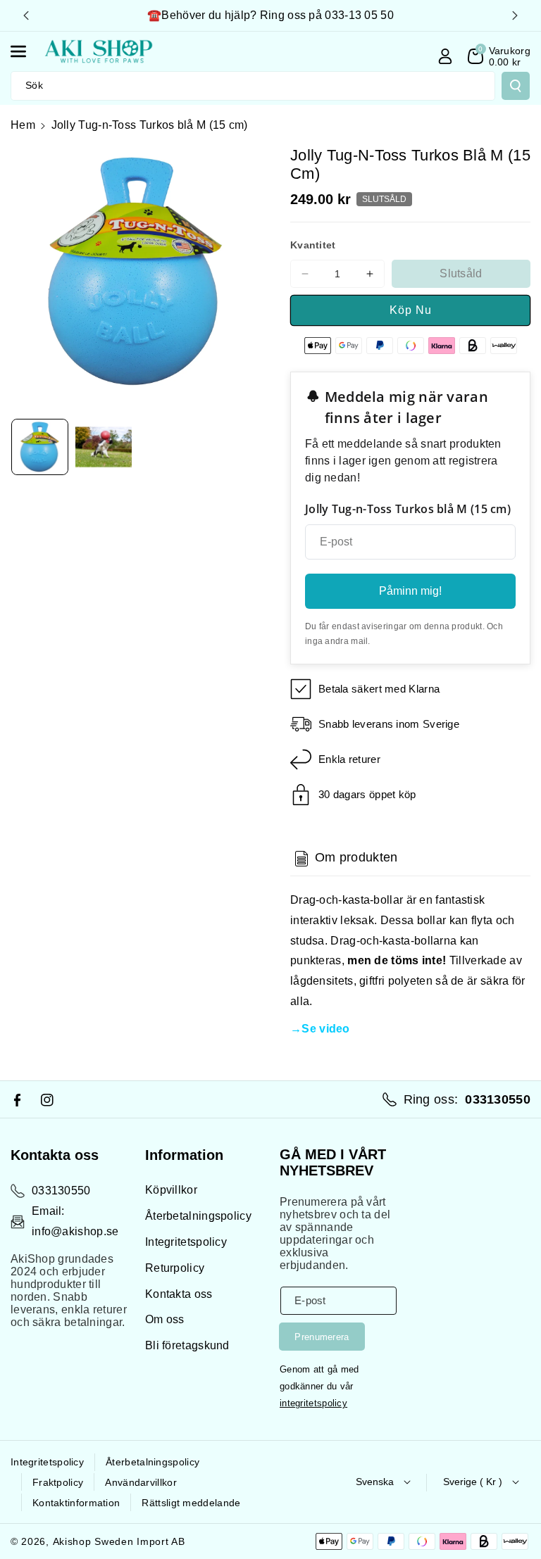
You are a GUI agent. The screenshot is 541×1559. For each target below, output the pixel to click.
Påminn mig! (410, 591)
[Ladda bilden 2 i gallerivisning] (103, 447)
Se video (325, 1029)
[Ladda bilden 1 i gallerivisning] (39, 447)
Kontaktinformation (76, 1502)
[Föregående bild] (26, 15)
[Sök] (516, 86)
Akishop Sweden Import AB (119, 1541)
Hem (23, 125)
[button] (26, 51)
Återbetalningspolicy (198, 1216)
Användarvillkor (141, 1482)
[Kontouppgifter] (445, 56)
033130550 (61, 1191)
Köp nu (411, 310)
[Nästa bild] (514, 15)
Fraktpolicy (57, 1482)
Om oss (165, 1319)
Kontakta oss (179, 1294)
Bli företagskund (187, 1345)
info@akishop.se (75, 1231)
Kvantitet (313, 245)
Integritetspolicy (186, 1242)
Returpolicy (174, 1268)
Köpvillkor (171, 1190)
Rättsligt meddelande (191, 1502)
